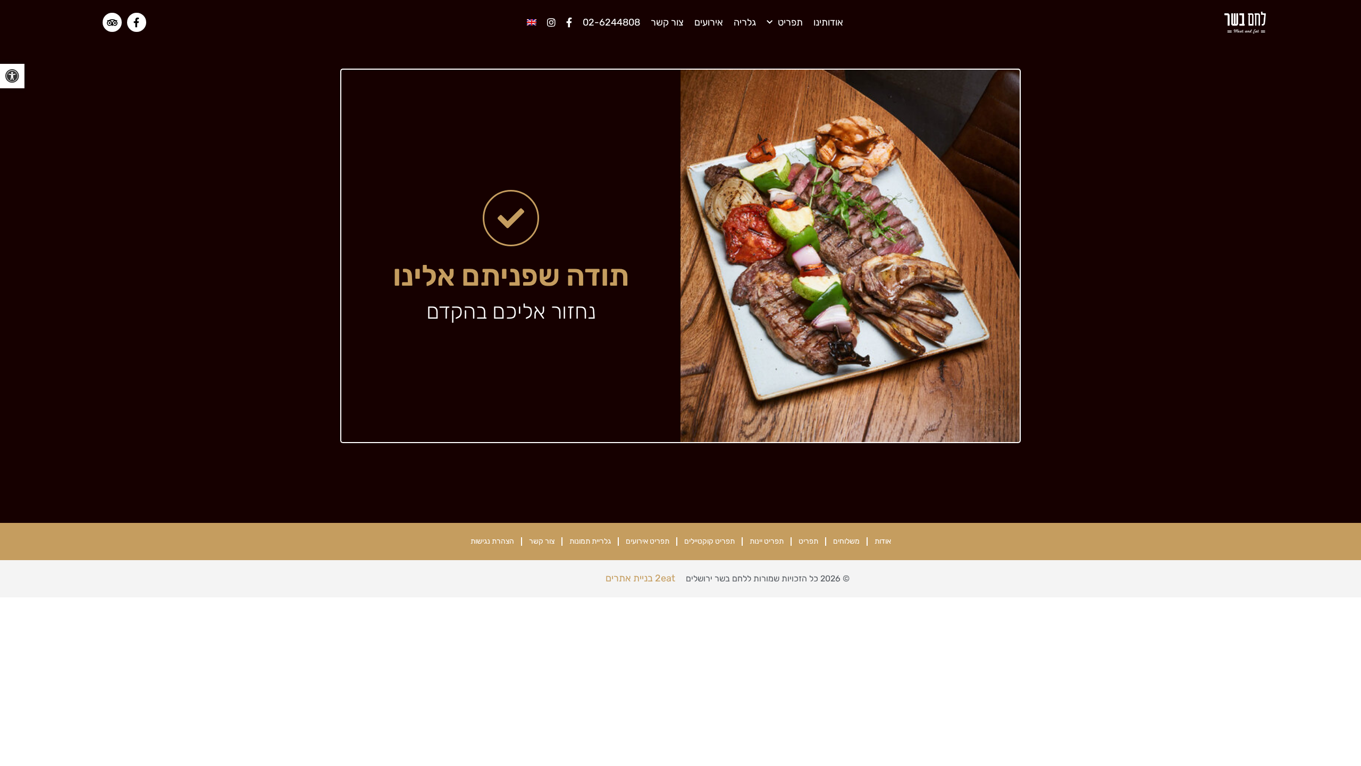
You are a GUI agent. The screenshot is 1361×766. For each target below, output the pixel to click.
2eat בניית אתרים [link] (640, 578)
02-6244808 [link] (611, 22)
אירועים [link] (708, 22)
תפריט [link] (790, 22)
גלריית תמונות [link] (590, 541)
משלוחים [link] (846, 541)
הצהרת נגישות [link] (492, 541)
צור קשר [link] (667, 22)
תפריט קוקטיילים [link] (709, 541)
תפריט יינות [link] (767, 541)
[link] (12, 76)
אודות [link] (883, 541)
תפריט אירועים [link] (647, 541)
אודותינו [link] (828, 22)
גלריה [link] (745, 22)
